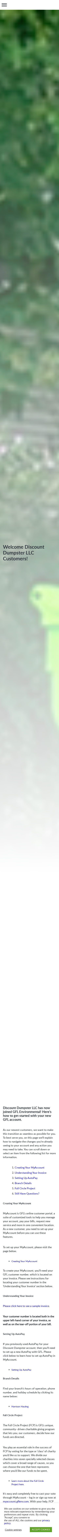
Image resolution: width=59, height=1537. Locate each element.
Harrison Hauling (20, 1406)
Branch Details (23, 1183)
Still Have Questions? (27, 1193)
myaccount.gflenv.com (16, 1501)
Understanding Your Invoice (30, 1173)
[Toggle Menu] (4, 5)
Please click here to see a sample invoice (26, 1306)
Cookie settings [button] (13, 1529)
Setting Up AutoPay (26, 1178)
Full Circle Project (25, 1188)
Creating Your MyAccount (29, 1167)
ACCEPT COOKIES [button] (41, 1529)
